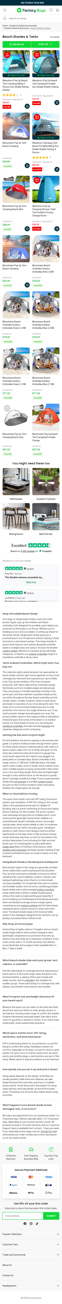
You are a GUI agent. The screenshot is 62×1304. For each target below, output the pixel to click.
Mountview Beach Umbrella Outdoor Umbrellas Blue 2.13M (43, 381)
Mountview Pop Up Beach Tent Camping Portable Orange (45, 437)
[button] (5, 10)
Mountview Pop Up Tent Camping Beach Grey (14, 435)
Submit (51, 1215)
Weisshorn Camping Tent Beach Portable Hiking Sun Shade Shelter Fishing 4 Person (45, 148)
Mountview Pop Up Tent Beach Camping (14, 144)
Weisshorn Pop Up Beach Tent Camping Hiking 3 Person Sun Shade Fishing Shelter (16, 85)
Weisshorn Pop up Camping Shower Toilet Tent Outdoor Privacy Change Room (44, 211)
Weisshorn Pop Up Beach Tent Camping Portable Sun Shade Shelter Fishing (45, 83)
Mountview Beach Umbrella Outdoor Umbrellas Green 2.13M (14, 381)
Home (5, 26)
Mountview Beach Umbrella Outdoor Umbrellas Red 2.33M (43, 268)
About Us (7, 1265)
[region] (31, 2)
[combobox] (31, 18)
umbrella (28, 980)
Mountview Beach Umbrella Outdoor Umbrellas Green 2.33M (14, 324)
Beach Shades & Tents (40, 28)
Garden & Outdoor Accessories (23, 26)
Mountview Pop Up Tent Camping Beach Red (14, 208)
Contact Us (46, 1131)
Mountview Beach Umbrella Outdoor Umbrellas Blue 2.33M (43, 324)
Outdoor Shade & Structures (16, 28)
